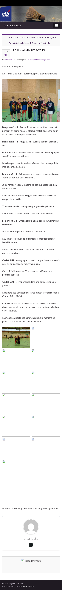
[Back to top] (55, 583)
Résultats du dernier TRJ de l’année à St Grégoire (32, 37)
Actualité (30, 59)
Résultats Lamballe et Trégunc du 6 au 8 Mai (29, 43)
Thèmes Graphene (26, 586)
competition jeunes (42, 59)
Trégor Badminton (11, 25)
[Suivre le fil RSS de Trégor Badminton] (3, 2)
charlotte (8, 59)
